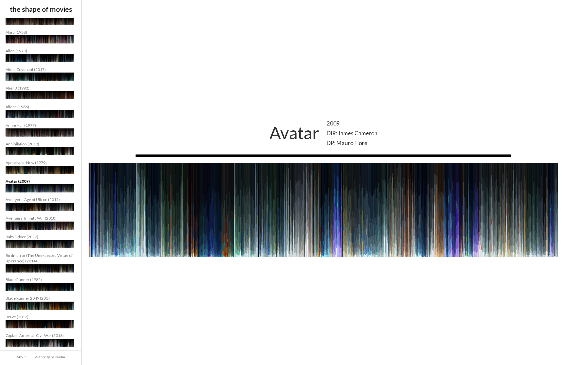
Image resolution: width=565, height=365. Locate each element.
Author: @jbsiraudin (50, 357)
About (21, 357)
